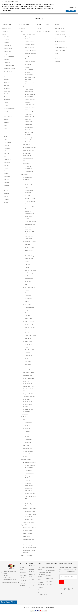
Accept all (70, 11)
